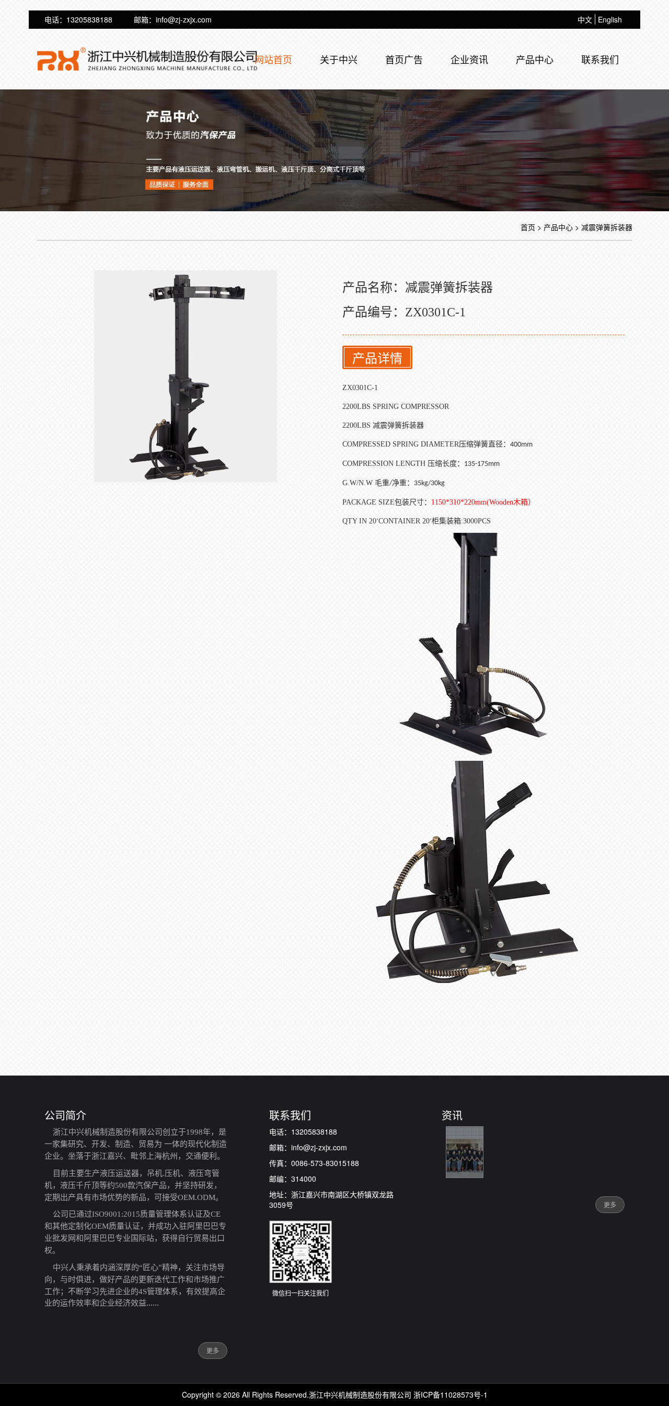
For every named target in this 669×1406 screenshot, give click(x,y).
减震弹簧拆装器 (606, 227)
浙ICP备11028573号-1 (450, 1394)
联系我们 (600, 59)
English (610, 19)
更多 (212, 1350)
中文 (585, 19)
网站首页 (273, 59)
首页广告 (404, 59)
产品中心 (534, 59)
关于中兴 (338, 59)
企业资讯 (469, 59)
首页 (528, 227)
